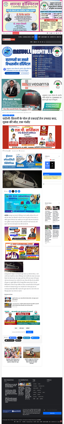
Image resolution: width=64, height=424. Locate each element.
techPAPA (39, 419)
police (44, 392)
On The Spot (7, 150)
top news (34, 396)
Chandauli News (27, 36)
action (39, 383)
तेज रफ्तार (22, 328)
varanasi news (40, 396)
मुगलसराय (41, 398)
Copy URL (30, 332)
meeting (34, 392)
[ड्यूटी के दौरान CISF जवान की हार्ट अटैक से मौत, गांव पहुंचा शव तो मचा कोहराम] (7, 299)
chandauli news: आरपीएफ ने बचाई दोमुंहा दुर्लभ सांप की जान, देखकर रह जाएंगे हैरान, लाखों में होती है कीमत (48, 216)
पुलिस (37, 398)
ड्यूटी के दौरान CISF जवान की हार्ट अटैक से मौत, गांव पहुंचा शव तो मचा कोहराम (21, 391)
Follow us (49, 380)
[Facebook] (10, 191)
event (34, 390)
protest (34, 394)
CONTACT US (53, 36)
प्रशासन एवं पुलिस (44, 36)
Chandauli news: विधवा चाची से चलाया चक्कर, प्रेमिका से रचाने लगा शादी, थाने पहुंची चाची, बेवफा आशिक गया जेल (56, 216)
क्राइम (36, 36)
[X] (13, 191)
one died (39, 392)
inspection (39, 390)
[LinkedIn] (16, 191)
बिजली (28, 328)
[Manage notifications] (61, 421)
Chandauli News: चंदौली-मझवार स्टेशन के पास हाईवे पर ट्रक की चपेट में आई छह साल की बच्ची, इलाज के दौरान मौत (28, 393)
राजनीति (39, 36)
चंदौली (8, 115)
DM (40, 388)
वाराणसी (33, 36)
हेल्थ (48, 36)
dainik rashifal (35, 388)
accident (34, 383)
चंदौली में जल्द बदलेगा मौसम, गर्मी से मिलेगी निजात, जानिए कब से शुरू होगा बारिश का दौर (56, 233)
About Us (59, 36)
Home (4, 112)
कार (16, 328)
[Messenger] (19, 191)
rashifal (39, 394)
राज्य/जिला (20, 36)
